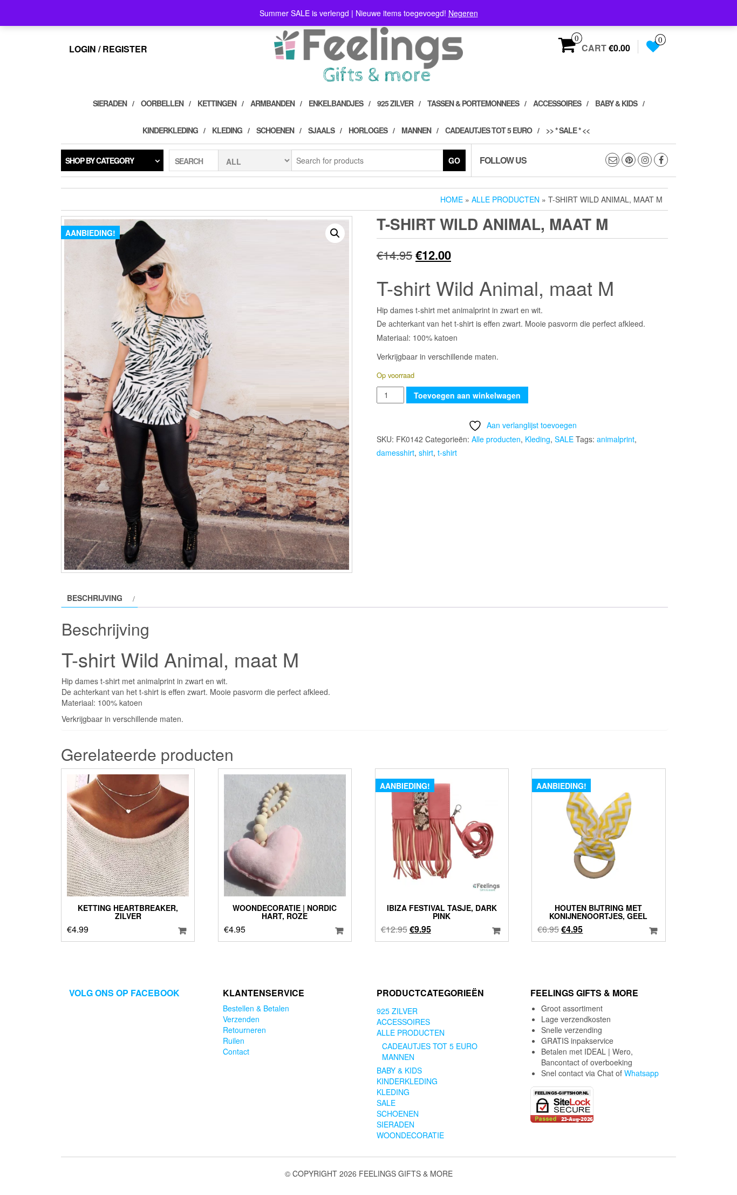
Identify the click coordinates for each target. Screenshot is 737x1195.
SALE (564, 439)
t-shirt (447, 452)
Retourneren (244, 1029)
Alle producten (506, 199)
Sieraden (110, 103)
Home (451, 199)
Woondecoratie (410, 1135)
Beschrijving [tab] (94, 597)
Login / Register (108, 49)
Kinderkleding (170, 130)
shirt (426, 452)
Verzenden (241, 1019)
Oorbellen (162, 103)
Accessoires (557, 103)
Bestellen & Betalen (256, 1008)
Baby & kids (616, 103)
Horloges (368, 130)
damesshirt (395, 452)
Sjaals (321, 130)
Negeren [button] (463, 13)
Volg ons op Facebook (124, 993)
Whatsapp (641, 1073)
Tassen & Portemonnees (473, 103)
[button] (335, 233)
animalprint (615, 439)
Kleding (227, 130)
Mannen (416, 130)
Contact (236, 1051)
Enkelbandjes (336, 103)
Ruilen (233, 1040)
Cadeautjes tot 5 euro (488, 130)
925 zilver (395, 103)
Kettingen (216, 103)
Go (454, 160)
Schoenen (275, 130)
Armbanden (272, 103)
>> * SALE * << (568, 130)
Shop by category (99, 160)
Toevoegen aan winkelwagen (467, 395)
